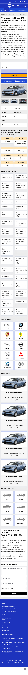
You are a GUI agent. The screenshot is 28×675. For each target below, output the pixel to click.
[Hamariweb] (14, 6)
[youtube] (24, 1)
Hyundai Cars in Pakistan (10, 614)
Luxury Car (6, 630)
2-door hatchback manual (20, 195)
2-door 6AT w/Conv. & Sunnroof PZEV (20, 232)
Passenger (17, 108)
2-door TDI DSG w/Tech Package (6, 303)
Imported (13, 10)
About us (4, 663)
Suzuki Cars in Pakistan (10, 611)
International (22, 10)
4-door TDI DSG (6, 222)
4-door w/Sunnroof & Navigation (6, 195)
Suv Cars (6, 627)
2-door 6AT (20, 248)
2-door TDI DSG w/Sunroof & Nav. (7, 251)
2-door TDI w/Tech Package (20, 285)
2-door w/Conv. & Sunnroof (5, 231)
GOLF (15, 116)
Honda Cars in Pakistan (10, 606)
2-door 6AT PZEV (6, 214)
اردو (25, 6)
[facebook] (20, 1)
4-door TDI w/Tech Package (6, 260)
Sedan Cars (7, 622)
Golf (17, 14)
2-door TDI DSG (6, 269)
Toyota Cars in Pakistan (10, 609)
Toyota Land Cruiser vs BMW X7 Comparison (12, 647)
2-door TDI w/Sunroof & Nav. (7, 177)
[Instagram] (22, 1)
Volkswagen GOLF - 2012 (14, 392)
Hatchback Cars (8, 625)
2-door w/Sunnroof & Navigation (20, 185)
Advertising (18, 663)
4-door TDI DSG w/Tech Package (6, 241)
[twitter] (26, 1)
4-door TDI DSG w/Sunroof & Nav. (21, 261)
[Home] (1, 10)
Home (2, 14)
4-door (5, 206)
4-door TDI (20, 302)
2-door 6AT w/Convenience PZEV (21, 215)
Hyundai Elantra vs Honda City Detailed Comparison (14, 643)
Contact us (11, 663)
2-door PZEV (6, 202)
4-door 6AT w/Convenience (21, 176)
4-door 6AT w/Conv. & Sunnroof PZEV (6, 294)
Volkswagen (12, 14)
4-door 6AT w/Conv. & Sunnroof (20, 293)
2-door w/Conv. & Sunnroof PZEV (5, 186)
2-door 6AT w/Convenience (21, 277)
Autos (6, 10)
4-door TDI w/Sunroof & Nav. (21, 241)
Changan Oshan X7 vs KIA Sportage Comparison (13, 652)
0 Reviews (17, 125)
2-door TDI (20, 202)
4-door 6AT (6, 277)
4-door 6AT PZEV (20, 207)
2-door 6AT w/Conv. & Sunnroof (20, 312)
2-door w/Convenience (7, 284)
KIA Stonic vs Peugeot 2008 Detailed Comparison (13, 639)
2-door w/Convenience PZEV (21, 270)
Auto (6, 14)
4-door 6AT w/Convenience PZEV (7, 312)
